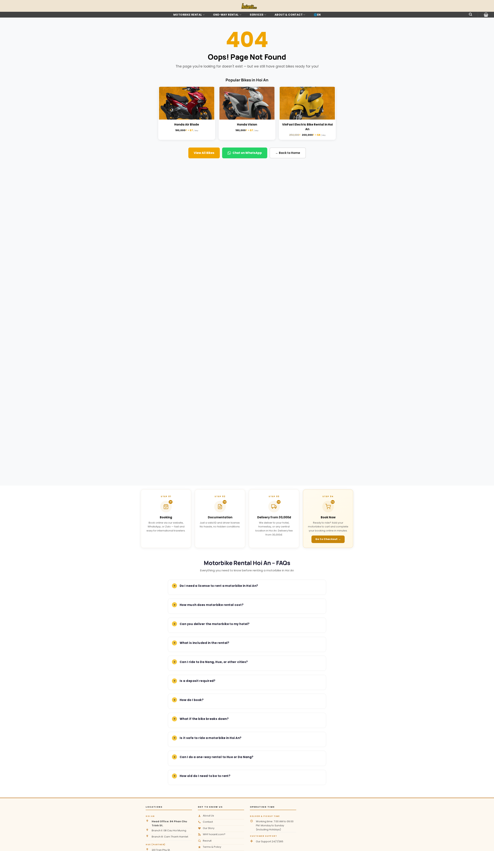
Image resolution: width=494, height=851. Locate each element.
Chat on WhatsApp (247, 153)
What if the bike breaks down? (204, 719)
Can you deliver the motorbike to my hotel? (215, 624)
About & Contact (289, 15)
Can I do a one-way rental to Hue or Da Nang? (217, 757)
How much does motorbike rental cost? (212, 605)
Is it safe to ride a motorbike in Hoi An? (210, 738)
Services (256, 15)
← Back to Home (287, 153)
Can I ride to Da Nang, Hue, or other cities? (214, 662)
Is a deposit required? (198, 681)
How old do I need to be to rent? (205, 776)
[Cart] (486, 14)
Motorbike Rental (187, 15)
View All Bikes (204, 153)
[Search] (470, 14)
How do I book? (192, 700)
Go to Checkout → (328, 539)
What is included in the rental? (204, 643)
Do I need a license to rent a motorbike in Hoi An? (219, 586)
